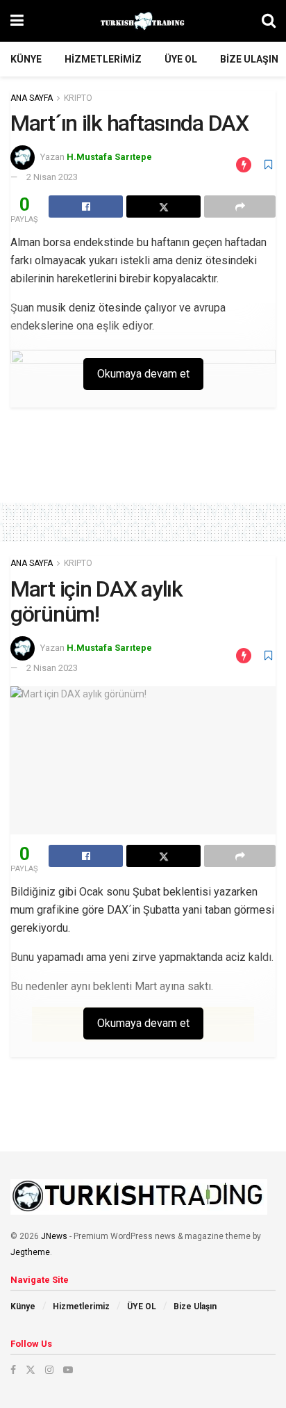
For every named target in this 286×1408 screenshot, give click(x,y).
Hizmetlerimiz (103, 59)
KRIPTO (78, 98)
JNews (54, 1236)
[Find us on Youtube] (68, 1369)
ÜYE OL (181, 59)
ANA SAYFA (31, 98)
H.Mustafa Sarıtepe (109, 157)
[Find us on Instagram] (49, 1369)
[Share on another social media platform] (240, 206)
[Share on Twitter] (163, 206)
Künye (26, 59)
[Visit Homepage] (143, 21)
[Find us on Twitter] (30, 1369)
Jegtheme (30, 1252)
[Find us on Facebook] (13, 1369)
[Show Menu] (17, 21)
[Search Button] (269, 21)
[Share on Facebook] (86, 206)
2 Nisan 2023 (52, 177)
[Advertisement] (143, 459)
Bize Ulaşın (249, 59)
